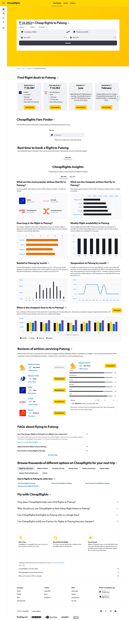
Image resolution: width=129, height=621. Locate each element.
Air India (30, 398)
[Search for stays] (3, 14)
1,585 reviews (32, 370)
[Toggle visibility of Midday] (32, 338)
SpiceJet (30, 410)
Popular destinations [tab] (88, 468)
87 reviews (31, 416)
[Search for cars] (3, 18)
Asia (23, 68)
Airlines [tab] (45, 473)
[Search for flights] (3, 9)
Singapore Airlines (34, 364)
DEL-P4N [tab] (64, 177)
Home (18, 68)
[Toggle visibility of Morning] (23, 338)
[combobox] (23, 27)
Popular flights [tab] (104, 468)
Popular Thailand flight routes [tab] (28, 473)
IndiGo (30, 387)
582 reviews (32, 393)
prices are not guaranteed (57, 562)
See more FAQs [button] (53, 455)
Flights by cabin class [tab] (26, 468)
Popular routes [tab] (73, 468)
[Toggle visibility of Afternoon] (40, 338)
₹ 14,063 (25, 23)
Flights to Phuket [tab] (42, 468)
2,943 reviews (32, 404)
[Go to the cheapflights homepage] (14, 3)
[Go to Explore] (3, 22)
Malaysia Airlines (33, 376)
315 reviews (32, 382)
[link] (29, 107)
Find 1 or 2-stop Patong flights (27, 442)
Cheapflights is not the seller (28, 569)
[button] (3, 3)
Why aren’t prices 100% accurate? (30, 576)
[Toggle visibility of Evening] (49, 338)
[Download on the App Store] (104, 596)
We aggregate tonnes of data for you (31, 572)
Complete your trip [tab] (58, 468)
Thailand (29, 68)
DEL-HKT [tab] (68, 157)
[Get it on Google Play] (104, 592)
